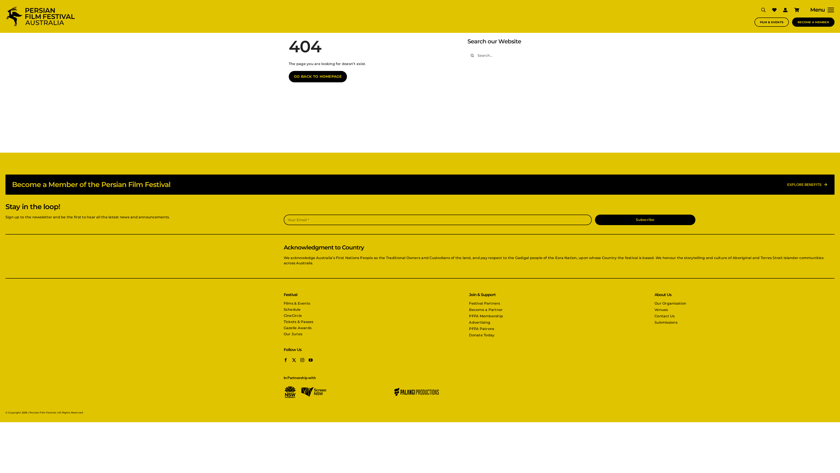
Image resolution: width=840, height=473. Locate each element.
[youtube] (311, 360)
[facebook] (286, 360)
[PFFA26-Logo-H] (40, 7)
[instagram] (302, 360)
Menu (817, 10)
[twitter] (294, 360)
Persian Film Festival (43, 412)
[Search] (760, 9)
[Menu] (830, 9)
